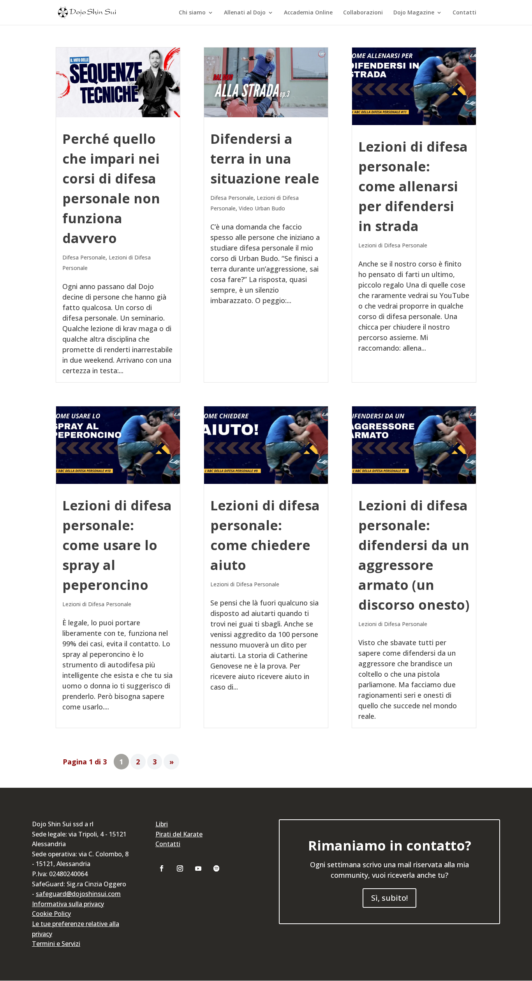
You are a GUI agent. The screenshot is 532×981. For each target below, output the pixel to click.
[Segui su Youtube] (198, 868)
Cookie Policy (51, 913)
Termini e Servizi (56, 943)
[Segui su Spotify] (216, 868)
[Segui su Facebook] (161, 868)
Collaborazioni (363, 13)
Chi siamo (192, 13)
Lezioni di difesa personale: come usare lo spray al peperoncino (117, 545)
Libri (161, 824)
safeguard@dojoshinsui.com (78, 893)
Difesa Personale (84, 257)
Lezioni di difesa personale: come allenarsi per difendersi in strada (413, 186)
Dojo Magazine (413, 13)
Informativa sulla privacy (68, 904)
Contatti (464, 13)
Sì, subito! (389, 898)
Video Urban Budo (262, 208)
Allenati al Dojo (245, 13)
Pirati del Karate (179, 834)
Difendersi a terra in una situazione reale (264, 158)
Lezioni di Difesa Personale (392, 245)
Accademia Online (308, 13)
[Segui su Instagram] (180, 868)
